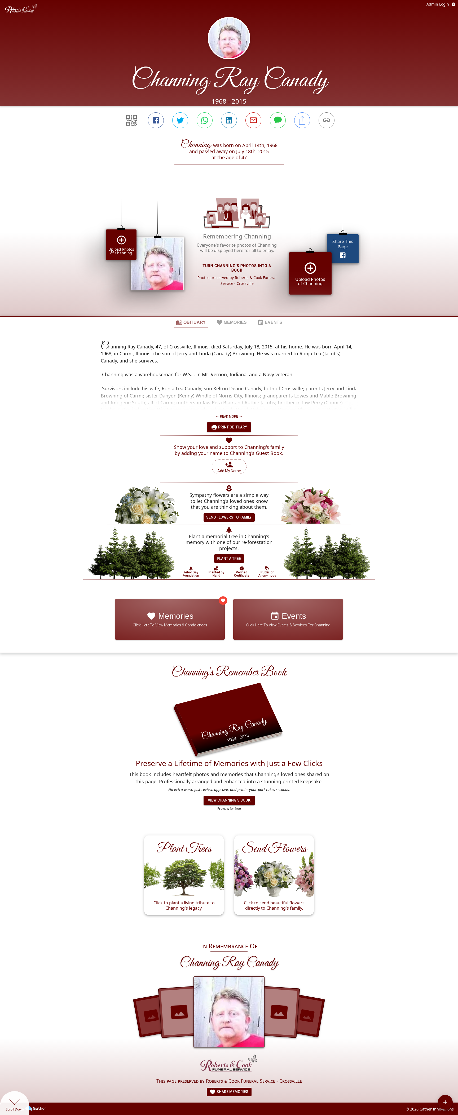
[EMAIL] (253, 120)
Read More (229, 416)
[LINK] (326, 120)
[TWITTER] (180, 120)
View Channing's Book (229, 800)
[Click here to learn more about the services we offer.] (229, 1064)
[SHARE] (302, 120)
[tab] (191, 322)
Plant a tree (229, 558)
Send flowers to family (229, 517)
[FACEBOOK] (156, 120)
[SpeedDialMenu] (445, 1102)
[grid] (229, 249)
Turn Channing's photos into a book (237, 268)
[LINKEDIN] (229, 120)
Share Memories (232, 1092)
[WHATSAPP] (205, 120)
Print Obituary (232, 427)
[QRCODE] (131, 120)
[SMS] (278, 120)
